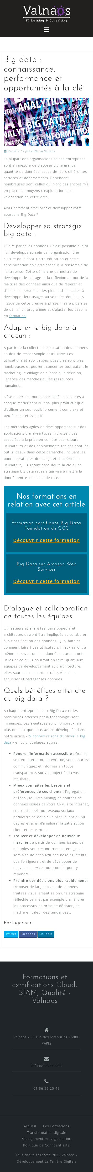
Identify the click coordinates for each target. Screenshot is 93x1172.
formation (17, 316)
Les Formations (56, 1126)
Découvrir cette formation (46, 540)
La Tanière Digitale (61, 1161)
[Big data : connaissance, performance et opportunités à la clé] (46, 121)
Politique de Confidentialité (46, 1145)
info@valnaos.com (46, 1065)
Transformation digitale (46, 1132)
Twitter (11, 934)
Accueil (30, 1126)
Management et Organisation (46, 1138)
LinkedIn (45, 934)
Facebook (28, 934)
